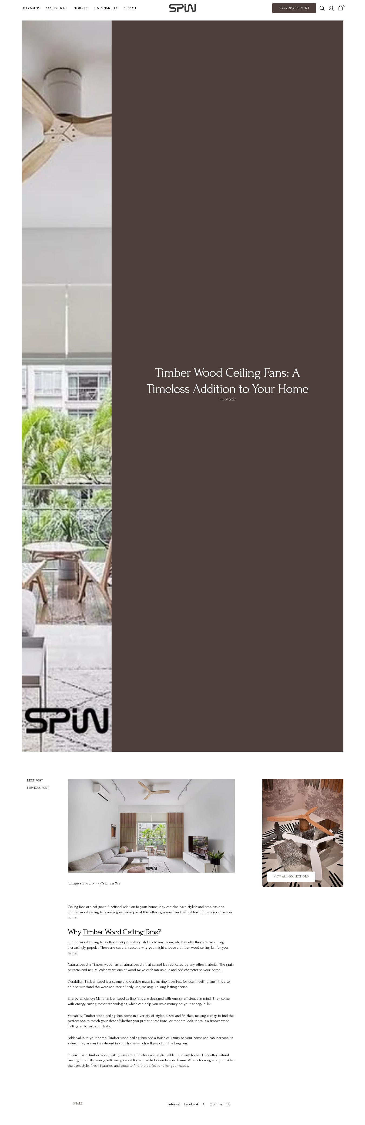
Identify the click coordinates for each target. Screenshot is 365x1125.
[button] (331, 8)
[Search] (322, 8)
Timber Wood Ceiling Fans (120, 932)
